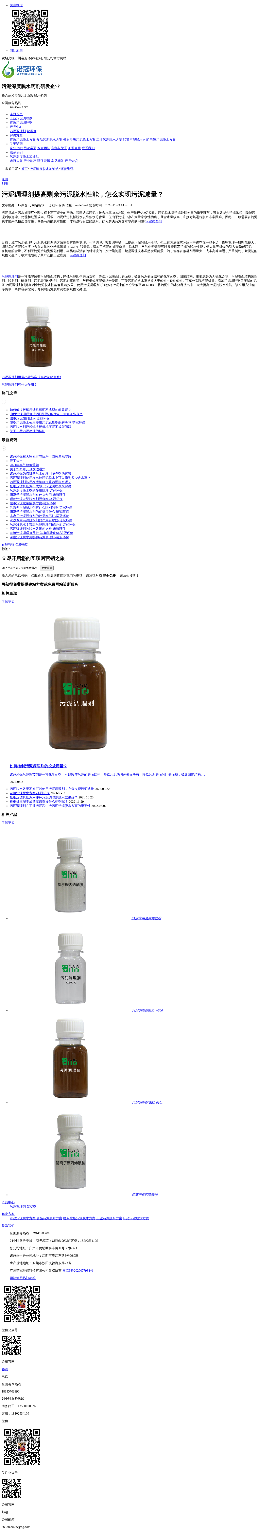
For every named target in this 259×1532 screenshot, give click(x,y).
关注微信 (16, 5)
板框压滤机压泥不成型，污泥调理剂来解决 (40, 486)
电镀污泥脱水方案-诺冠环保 (30, 793)
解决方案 (16, 135)
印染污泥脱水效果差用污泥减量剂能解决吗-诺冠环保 (47, 422)
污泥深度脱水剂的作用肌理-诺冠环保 (36, 490)
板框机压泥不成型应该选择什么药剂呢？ (39, 801)
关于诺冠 (16, 144)
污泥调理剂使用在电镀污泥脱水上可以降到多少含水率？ (50, 477)
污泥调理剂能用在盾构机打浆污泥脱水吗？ (40, 482)
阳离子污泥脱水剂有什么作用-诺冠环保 (38, 494)
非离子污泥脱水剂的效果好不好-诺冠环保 (39, 516)
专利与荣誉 (59, 148)
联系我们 (88, 148)
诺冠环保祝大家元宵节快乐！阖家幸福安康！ (42, 456)
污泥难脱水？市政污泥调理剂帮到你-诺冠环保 (42, 524)
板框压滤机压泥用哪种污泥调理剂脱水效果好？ (44, 797)
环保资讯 (43, 161)
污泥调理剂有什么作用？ (19, 384)
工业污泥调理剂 (21, 118)
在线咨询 (8, 544)
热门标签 (29, 1278)
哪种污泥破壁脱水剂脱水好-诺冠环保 (36, 499)
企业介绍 (16, 148)
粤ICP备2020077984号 (77, 1270)
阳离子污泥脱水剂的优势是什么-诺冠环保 (39, 511)
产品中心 (16, 127)
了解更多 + (9, 602)
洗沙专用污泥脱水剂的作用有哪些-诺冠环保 (41, 520)
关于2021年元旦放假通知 (27, 469)
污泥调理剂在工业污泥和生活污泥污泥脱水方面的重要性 (50, 806)
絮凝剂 (31, 131)
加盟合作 (74, 148)
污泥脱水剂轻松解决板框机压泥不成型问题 (40, 427)
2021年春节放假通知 (24, 465)
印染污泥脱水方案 (136, 139)
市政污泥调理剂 (21, 122)
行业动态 (29, 161)
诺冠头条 (16, 161)
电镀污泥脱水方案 (163, 139)
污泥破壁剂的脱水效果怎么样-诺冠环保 (38, 528)
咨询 (5, 1369)
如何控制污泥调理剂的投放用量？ (38, 766)
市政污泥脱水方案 (23, 139)
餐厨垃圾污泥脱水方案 (79, 139)
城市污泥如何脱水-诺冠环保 (30, 418)
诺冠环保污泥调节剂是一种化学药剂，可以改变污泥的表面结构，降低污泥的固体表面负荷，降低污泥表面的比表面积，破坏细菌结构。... (108, 774)
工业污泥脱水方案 (109, 139)
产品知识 (71, 161)
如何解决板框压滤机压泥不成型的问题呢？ (40, 410)
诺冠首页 (16, 114)
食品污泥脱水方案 (49, 139)
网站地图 (16, 50)
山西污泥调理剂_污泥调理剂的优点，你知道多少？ (46, 414)
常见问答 (57, 161)
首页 (24, 169)
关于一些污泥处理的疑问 (27, 431)
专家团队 (43, 148)
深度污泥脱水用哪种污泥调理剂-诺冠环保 (39, 537)
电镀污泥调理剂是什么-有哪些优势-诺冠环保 (41, 533)
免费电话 (21, 544)
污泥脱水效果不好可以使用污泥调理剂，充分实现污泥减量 (52, 789)
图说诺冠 (29, 148)
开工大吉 (16, 460)
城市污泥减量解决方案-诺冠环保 (33, 503)
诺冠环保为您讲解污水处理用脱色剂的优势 (40, 473)
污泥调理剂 (18, 131)
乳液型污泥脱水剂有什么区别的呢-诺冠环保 (41, 507)
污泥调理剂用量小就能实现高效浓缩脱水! (31, 377)
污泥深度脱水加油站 (24, 156)
